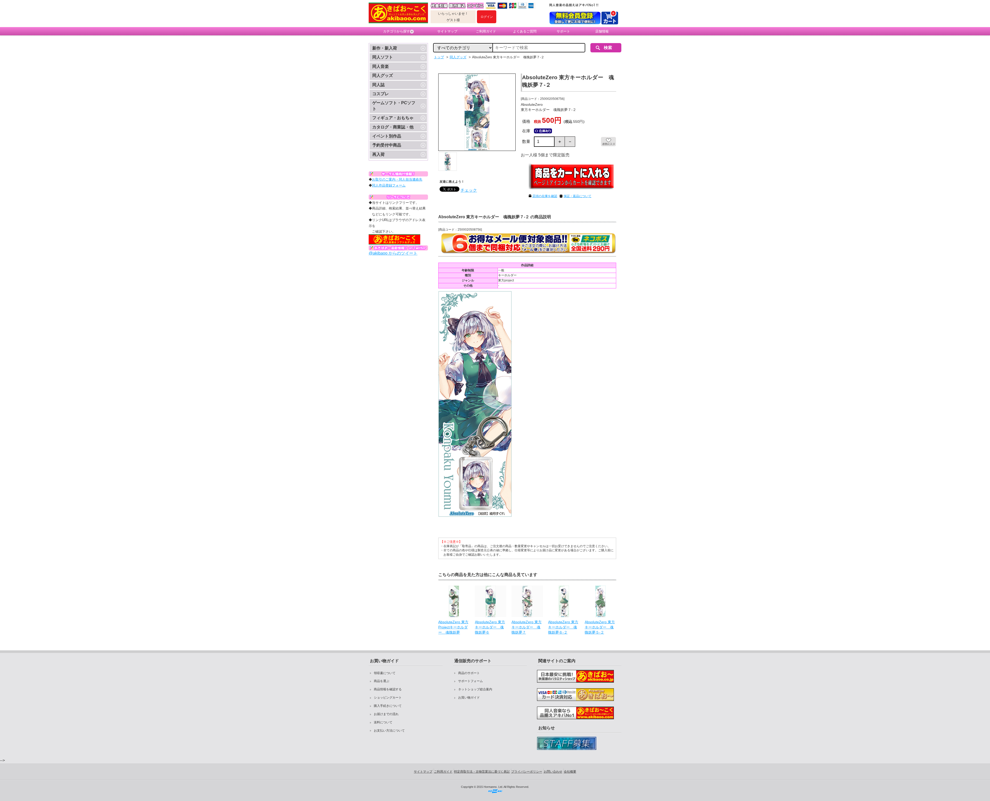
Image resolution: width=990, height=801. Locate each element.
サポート (563, 31)
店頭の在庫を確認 (544, 196)
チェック (468, 190)
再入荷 (378, 154)
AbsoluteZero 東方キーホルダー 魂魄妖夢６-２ (563, 627)
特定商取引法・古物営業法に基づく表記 (482, 771)
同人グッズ (382, 75)
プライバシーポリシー (526, 771)
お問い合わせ (553, 771)
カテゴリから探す (396, 31)
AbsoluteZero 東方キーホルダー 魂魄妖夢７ (527, 627)
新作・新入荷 (384, 48)
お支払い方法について (389, 730)
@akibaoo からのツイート (393, 253)
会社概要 (570, 771)
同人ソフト (382, 57)
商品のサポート (469, 673)
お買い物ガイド (469, 697)
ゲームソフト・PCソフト (393, 106)
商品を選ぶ (381, 681)
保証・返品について (577, 196)
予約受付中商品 (386, 145)
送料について (383, 722)
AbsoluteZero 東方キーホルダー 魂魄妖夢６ (490, 627)
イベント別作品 (386, 136)
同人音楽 (380, 66)
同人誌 (378, 85)
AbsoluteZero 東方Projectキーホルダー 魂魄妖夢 (453, 627)
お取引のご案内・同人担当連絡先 (397, 179)
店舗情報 (602, 31)
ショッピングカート (388, 697)
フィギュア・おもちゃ (393, 118)
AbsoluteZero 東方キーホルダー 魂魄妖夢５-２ (600, 627)
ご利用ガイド (486, 31)
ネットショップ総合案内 (475, 689)
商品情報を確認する (388, 689)
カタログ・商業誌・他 (393, 127)
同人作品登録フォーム (389, 185)
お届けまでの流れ (386, 714)
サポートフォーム (470, 681)
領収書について (384, 673)
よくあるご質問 (525, 31)
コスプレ (380, 94)
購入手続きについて (388, 706)
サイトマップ (447, 31)
